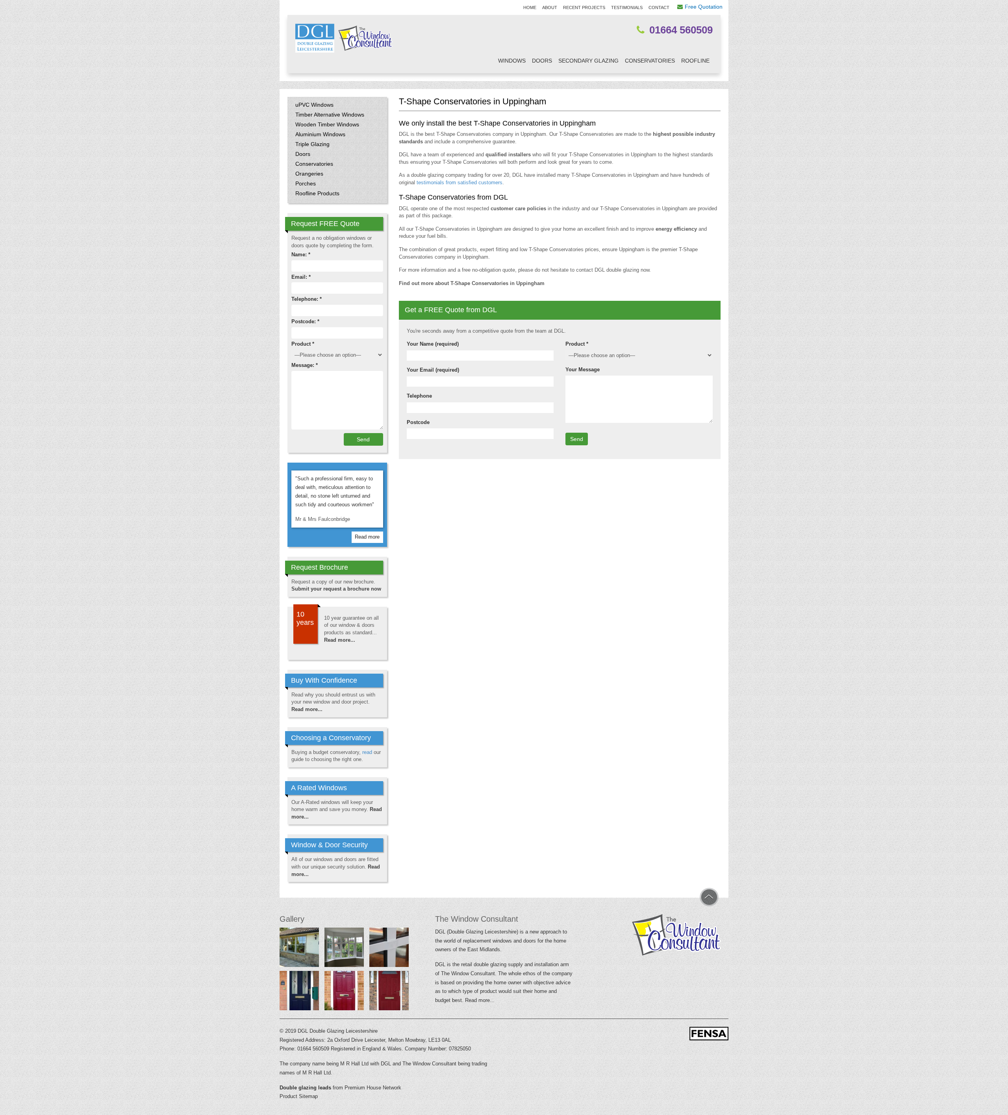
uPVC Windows (314, 105)
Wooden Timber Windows (327, 124)
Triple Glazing (312, 144)
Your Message (582, 369)
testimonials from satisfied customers (459, 182)
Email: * (301, 277)
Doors (542, 60)
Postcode (418, 422)
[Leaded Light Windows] (344, 949)
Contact (659, 7)
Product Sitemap (299, 1096)
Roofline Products (317, 193)
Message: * (304, 365)
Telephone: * (306, 299)
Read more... (339, 640)
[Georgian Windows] (389, 949)
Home (529, 7)
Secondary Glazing (588, 60)
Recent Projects (584, 7)
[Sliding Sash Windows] (299, 949)
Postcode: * (305, 321)
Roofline (695, 60)
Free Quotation (704, 7)
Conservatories (650, 60)
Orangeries (309, 173)
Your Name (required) (433, 344)
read (367, 752)
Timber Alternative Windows (329, 114)
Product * (576, 344)
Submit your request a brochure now (336, 589)
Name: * (300, 254)
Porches (305, 183)
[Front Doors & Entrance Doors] (299, 992)
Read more (367, 537)
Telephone (419, 396)
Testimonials (627, 7)
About (549, 7)
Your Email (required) (433, 370)
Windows (512, 60)
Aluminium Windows (320, 134)
